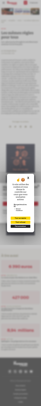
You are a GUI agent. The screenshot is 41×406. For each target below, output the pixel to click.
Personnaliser (20, 226)
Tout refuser (20, 222)
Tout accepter (20, 218)
